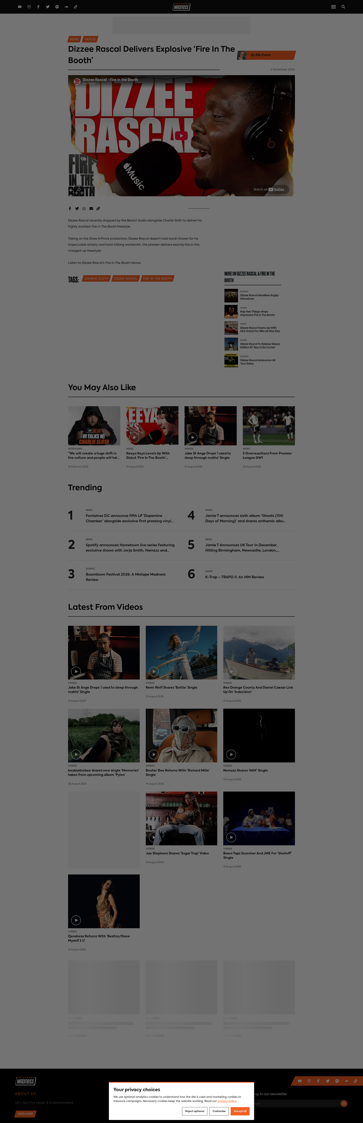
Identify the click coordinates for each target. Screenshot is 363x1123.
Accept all (240, 1111)
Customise (219, 1111)
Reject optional (194, 1111)
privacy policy (227, 1101)
